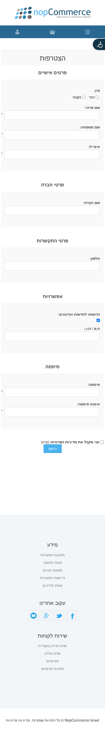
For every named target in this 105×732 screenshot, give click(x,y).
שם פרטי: (92, 107)
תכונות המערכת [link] (53, 554)
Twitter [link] (59, 615)
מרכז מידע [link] (53, 653)
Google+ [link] (46, 615)
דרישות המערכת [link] (52, 577)
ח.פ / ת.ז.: (92, 328)
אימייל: (94, 146)
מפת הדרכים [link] (52, 585)
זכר (91, 96)
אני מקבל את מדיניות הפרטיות (74, 441)
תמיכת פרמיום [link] (52, 668)
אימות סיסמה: (88, 403)
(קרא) (45, 441)
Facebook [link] (72, 615)
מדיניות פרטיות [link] (18, 720)
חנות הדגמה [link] (52, 562)
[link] (98, 44)
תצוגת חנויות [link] (52, 570)
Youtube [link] (33, 615)
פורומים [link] (52, 660)
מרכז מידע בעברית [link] (52, 645)
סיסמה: (94, 384)
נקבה (77, 96)
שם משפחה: (90, 126)
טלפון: (95, 258)
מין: (97, 90)
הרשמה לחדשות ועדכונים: (79, 314)
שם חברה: (91, 202)
